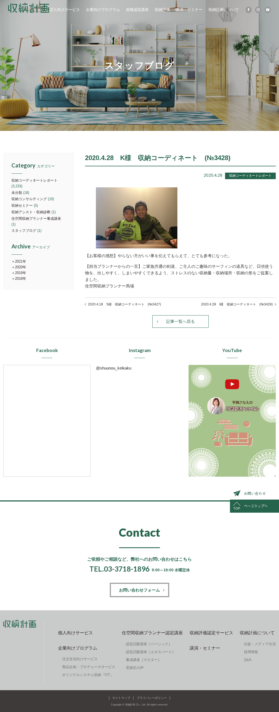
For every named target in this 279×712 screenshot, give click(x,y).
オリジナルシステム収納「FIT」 (88, 675)
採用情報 (251, 652)
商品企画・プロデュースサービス (88, 667)
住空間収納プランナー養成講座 (36, 219)
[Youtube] (268, 10)
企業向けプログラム (103, 9)
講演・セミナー (189, 9)
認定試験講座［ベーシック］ (149, 644)
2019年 (20, 273)
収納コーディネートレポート (34, 180)
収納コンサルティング (29, 199)
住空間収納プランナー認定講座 (152, 632)
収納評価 (162, 9)
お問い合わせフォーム (139, 590)
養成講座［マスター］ (143, 660)
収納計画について (223, 9)
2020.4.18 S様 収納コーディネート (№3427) (124, 304)
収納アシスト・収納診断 (30, 212)
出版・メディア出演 (260, 644)
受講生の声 (135, 668)
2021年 (20, 261)
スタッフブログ (23, 231)
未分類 (16, 193)
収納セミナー (22, 205)
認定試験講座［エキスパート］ (150, 652)
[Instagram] (258, 10)
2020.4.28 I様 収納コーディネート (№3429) (237, 304)
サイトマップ (121, 697)
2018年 (20, 279)
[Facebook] (248, 10)
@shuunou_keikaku (113, 368)
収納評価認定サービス (211, 632)
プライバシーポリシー (152, 697)
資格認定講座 (137, 9)
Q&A (247, 660)
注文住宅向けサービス (80, 659)
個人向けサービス (64, 9)
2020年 (20, 267)
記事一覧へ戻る (180, 321)
